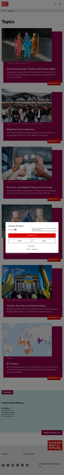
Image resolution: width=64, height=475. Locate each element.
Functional (35, 229)
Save (44, 241)
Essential (11, 229)
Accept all (32, 235)
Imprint (28, 249)
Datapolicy (35, 249)
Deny (20, 241)
